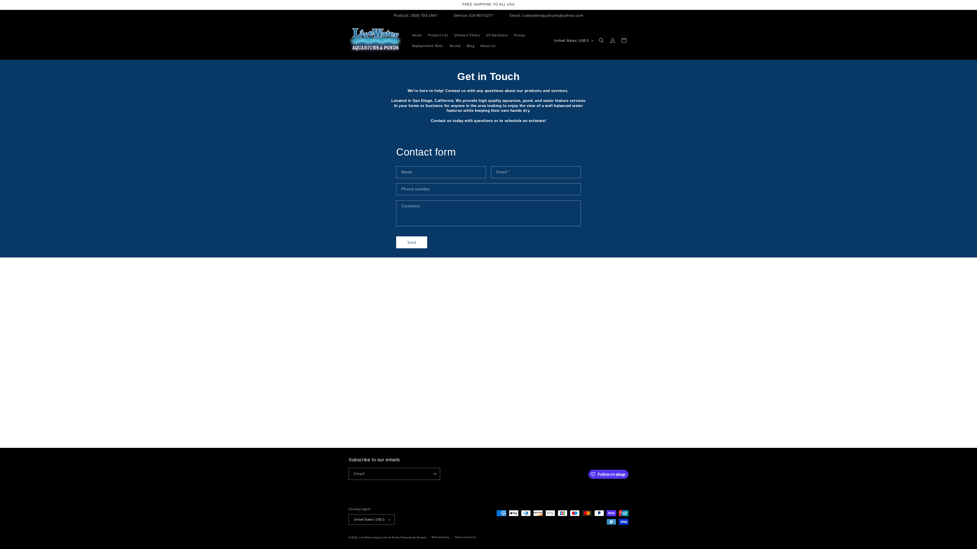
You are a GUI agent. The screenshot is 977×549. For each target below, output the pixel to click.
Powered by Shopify (413, 537)
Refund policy (441, 537)
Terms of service (465, 537)
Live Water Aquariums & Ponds (379, 537)
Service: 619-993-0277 (473, 15)
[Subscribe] (434, 474)
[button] (601, 40)
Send (411, 242)
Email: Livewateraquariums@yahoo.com (546, 15)
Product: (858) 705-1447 (415, 15)
